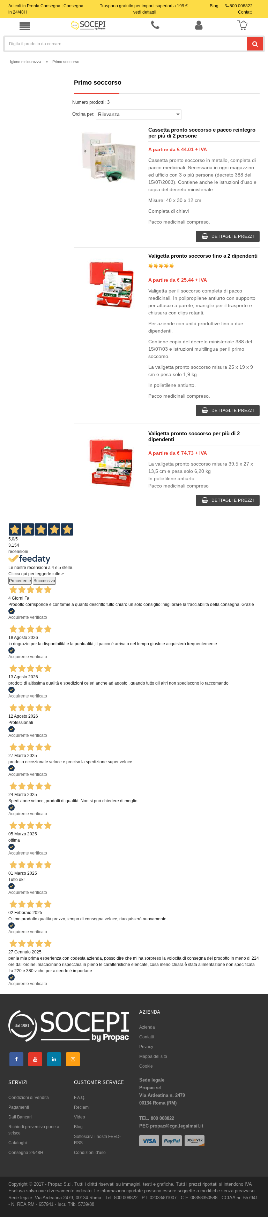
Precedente (20, 580)
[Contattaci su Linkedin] (54, 1059)
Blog (78, 1126)
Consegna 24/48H (25, 1152)
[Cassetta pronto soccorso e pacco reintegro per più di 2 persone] (108, 156)
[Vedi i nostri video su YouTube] (35, 1059)
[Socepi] (68, 1025)
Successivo (44, 580)
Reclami (82, 1107)
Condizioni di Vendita (28, 1097)
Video (79, 1117)
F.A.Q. (79, 1097)
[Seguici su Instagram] (73, 1059)
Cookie (146, 1066)
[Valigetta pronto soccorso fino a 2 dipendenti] (108, 282)
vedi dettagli (144, 12)
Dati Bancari (20, 1117)
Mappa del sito (153, 1056)
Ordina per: (83, 114)
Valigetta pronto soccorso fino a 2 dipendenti (203, 256)
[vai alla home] (88, 25)
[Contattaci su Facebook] (16, 1059)
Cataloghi (17, 1142)
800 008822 (241, 5)
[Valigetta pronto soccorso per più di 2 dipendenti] (108, 460)
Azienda (147, 1027)
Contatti (146, 1037)
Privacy (146, 1046)
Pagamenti (18, 1107)
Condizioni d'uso (90, 1152)
